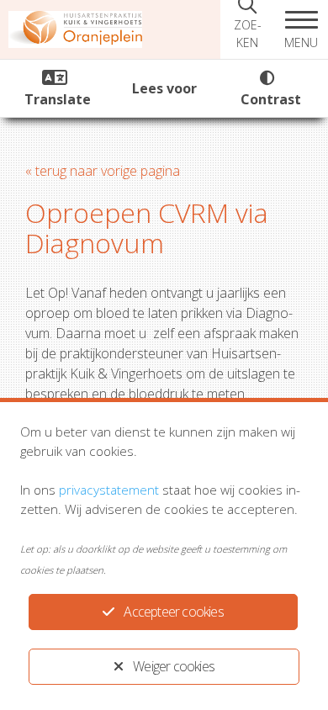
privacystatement (109, 489)
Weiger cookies (173, 666)
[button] (301, 29)
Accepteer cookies (173, 611)
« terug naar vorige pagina (102, 171)
